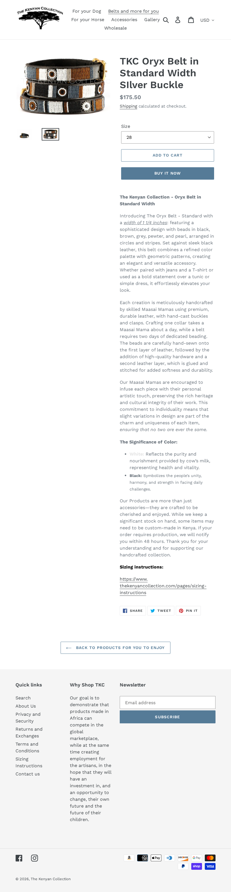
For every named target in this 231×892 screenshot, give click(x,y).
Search (23, 698)
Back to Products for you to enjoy (119, 647)
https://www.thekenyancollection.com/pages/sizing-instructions (163, 585)
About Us (25, 706)
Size (125, 126)
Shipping (128, 106)
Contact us (27, 774)
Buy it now (167, 173)
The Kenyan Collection (51, 879)
